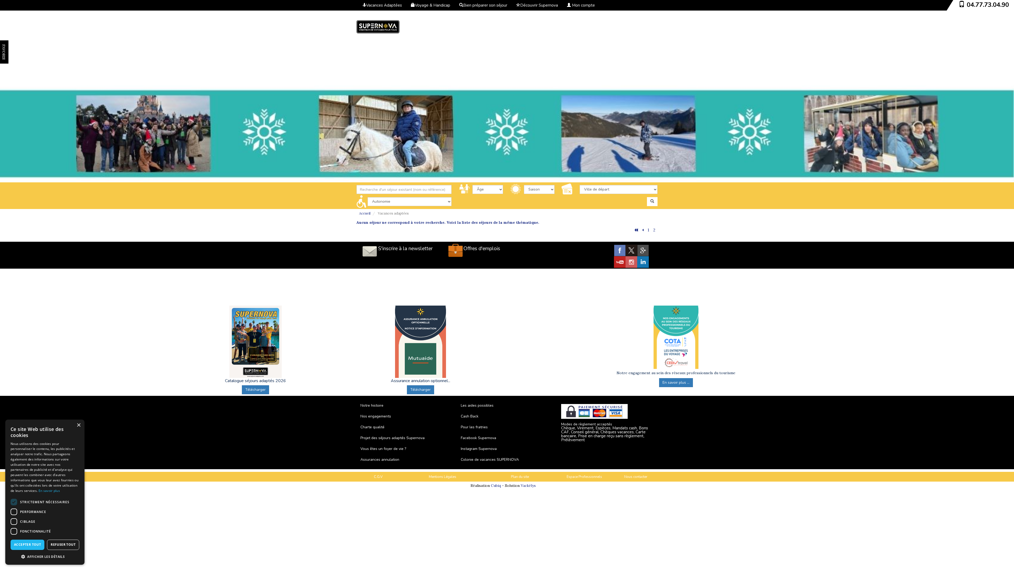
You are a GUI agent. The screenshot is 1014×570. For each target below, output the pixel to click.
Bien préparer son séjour (485, 5)
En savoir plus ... (676, 382)
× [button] (79, 425)
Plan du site (520, 476)
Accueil (364, 213)
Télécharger (255, 389)
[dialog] (44, 492)
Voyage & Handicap (432, 5)
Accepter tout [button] (27, 544)
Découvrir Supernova (539, 5)
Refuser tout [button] (63, 544)
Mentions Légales (442, 476)
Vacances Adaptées (384, 5)
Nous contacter (635, 476)
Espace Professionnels (584, 476)
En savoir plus (49, 490)
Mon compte (583, 5)
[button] (45, 556)
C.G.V (378, 476)
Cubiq (496, 485)
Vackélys (528, 485)
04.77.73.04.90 (988, 5)
